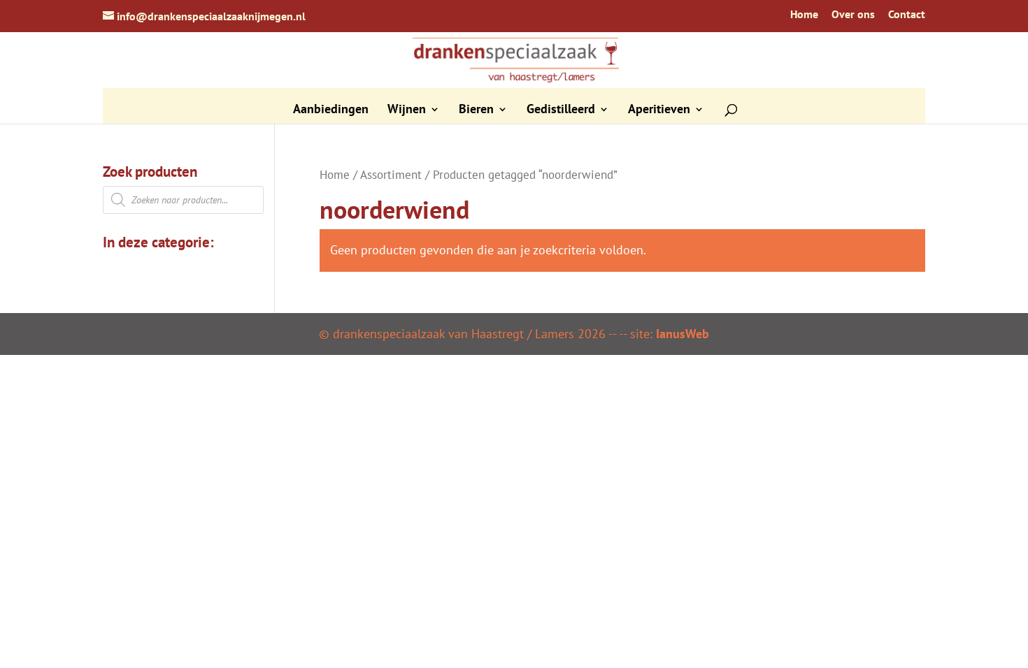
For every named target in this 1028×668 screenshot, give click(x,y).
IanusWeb (682, 334)
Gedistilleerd (561, 110)
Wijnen (406, 110)
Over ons (853, 14)
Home (804, 14)
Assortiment (391, 174)
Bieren (476, 110)
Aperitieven (659, 110)
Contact (906, 14)
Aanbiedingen (331, 110)
